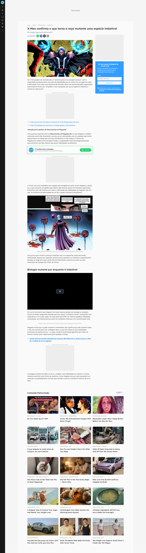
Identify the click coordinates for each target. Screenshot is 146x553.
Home (28, 25)
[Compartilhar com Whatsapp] (37, 36)
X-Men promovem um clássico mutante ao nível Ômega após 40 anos (54, 122)
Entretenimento (41, 25)
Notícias (34, 25)
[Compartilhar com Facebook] (41, 36)
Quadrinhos (50, 25)
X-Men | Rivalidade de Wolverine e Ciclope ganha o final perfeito (52, 125)
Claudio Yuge (34, 32)
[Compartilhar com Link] (47, 36)
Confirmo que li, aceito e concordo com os (110, 89)
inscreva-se (109, 83)
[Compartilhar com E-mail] (44, 36)
